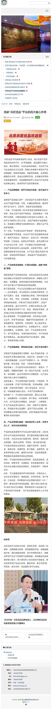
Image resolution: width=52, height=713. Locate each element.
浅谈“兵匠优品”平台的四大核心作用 (17, 62)
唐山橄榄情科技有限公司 (30, 699)
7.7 (16, 702)
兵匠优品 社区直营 (11, 80)
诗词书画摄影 (12, 658)
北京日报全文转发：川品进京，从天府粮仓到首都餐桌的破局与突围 (25, 65)
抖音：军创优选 (18, 682)
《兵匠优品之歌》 (11, 69)
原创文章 (26, 104)
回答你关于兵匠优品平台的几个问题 (17, 83)
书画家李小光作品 (11, 98)
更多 (47, 56)
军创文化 (17, 104)
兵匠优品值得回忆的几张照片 (15, 87)
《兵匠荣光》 (9, 72)
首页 (10, 104)
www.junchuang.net (20, 685)
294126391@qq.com (20, 676)
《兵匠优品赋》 (10, 76)
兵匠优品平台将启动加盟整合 (15, 91)
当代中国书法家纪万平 (13, 94)
